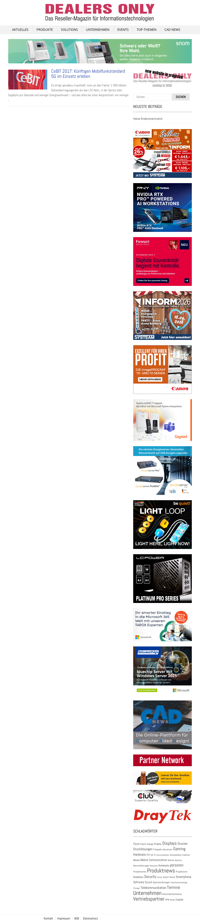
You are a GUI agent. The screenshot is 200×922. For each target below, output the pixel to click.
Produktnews (161, 870)
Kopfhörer (186, 855)
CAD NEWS (172, 29)
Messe (136, 860)
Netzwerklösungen (141, 865)
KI (155, 855)
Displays (169, 843)
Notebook (154, 865)
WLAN (172, 899)
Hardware (139, 854)
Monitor (171, 860)
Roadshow (138, 877)
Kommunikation (162, 855)
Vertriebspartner (148, 899)
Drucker (183, 843)
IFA (148, 854)
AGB (76, 918)
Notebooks (163, 865)
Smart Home (169, 877)
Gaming (179, 848)
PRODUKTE (45, 29)
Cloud (136, 844)
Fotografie (157, 849)
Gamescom (167, 849)
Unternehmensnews (172, 894)
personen (176, 865)
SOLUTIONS (69, 29)
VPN (167, 899)
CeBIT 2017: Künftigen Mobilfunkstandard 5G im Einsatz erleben (88, 73)
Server (159, 877)
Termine (173, 887)
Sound (148, 882)
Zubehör (179, 899)
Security (150, 876)
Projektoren (181, 871)
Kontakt (48, 918)
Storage (136, 888)
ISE (152, 855)
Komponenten (175, 854)
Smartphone (183, 877)
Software (138, 882)
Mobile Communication (153, 860)
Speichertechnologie (179, 882)
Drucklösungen (143, 849)
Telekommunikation (153, 887)
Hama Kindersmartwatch (147, 119)
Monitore (178, 860)
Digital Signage (146, 843)
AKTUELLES (20, 29)
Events (123, 29)
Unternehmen (97, 29)
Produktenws (139, 871)
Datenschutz (90, 918)
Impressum (63, 918)
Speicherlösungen (161, 882)
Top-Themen (146, 29)
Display (158, 844)
